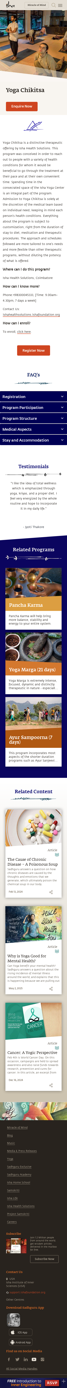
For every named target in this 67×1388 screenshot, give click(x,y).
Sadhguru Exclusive (19, 1166)
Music (11, 1143)
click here (24, 331)
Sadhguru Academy (19, 1174)
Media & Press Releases (22, 1151)
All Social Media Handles (21, 1368)
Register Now (34, 350)
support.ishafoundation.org (27, 1292)
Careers (12, 1222)
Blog (10, 1135)
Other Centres (15, 1299)
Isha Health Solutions (21, 1206)
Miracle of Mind (17, 1127)
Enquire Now (21, 106)
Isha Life (12, 1198)
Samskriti (13, 1190)
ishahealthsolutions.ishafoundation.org (31, 314)
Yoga (10, 1158)
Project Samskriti (18, 1214)
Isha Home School (18, 1182)
